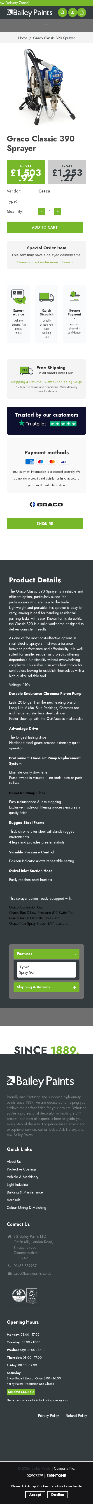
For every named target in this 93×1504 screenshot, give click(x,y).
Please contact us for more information (46, 262)
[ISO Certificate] (24, 1296)
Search (62, 12)
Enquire (45, 523)
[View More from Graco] (46, 504)
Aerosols (13, 1200)
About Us (14, 1161)
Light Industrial (17, 1184)
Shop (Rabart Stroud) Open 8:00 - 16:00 (34, 1378)
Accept (35, 1494)
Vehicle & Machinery (22, 1177)
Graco (44, 191)
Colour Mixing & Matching (26, 1207)
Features (24, 953)
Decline (57, 1494)
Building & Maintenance (25, 1192)
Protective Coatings (22, 1169)
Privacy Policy (48, 1415)
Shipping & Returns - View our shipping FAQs (46, 382)
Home (22, 38)
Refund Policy (76, 1415)
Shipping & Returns (33, 987)
